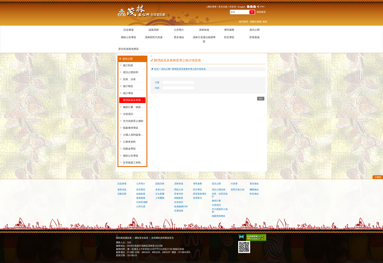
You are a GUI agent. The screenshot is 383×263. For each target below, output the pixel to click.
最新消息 (121, 189)
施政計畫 (216, 200)
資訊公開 (254, 29)
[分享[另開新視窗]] (261, 6)
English (241, 7)
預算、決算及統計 (220, 195)
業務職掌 (140, 198)
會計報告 (128, 86)
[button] (252, 12)
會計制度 (128, 65)
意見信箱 (222, 6)
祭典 (265, 21)
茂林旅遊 (204, 29)
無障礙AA (256, 237)
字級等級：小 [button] (248, 6)
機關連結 (254, 189)
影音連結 (254, 193)
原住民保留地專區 (128, 49)
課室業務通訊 (199, 193)
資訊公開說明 (130, 72)
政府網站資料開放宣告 (162, 238)
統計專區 (128, 93)
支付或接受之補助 (133, 121)
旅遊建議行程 (181, 206)
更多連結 (179, 37)
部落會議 (254, 37)
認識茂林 (154, 29)
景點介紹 (178, 189)
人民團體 (159, 198)
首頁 (156, 69)
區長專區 (140, 189)
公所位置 (140, 206)
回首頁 (232, 6)
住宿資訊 (178, 202)
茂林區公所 (141, 11)
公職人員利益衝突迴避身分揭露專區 (134, 134)
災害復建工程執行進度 (134, 162)
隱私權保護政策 (124, 238)
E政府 (241, 237)
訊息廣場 (128, 29)
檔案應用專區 (130, 127)
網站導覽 (212, 6)
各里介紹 (159, 189)
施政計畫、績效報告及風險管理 (134, 107)
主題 (157, 82)
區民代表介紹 (237, 189)
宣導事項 (197, 198)
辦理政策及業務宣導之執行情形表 (134, 100)
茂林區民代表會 (154, 37)
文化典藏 (159, 193)
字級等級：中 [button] (251, 6)
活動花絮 (121, 193)
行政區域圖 (142, 202)
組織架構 (140, 193)
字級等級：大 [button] (254, 6)
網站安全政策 (141, 238)
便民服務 (229, 29)
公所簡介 (179, 29)
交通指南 (178, 210)
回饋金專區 (129, 148)
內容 (157, 88)
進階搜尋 (261, 12)
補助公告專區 (128, 37)
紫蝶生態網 (255, 21)
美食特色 (178, 193)
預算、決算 (129, 79)
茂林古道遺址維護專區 (204, 39)
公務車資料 (129, 141)
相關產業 (178, 198)
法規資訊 (128, 114)
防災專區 (229, 37)
